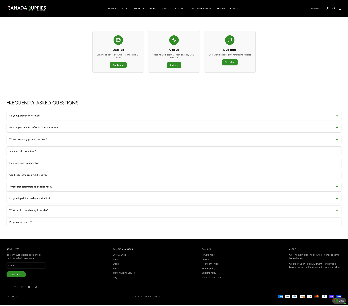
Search (205, 259)
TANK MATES (138, 8)
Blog (115, 277)
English (315, 8)
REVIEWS (221, 8)
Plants (116, 268)
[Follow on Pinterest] (22, 287)
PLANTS (165, 8)
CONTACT (235, 8)
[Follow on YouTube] (29, 287)
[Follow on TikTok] (36, 287)
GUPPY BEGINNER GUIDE (201, 8)
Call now (174, 65)
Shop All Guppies (121, 254)
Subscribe (16, 274)
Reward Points (208, 254)
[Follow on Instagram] (15, 287)
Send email (118, 65)
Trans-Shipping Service (124, 273)
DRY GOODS (179, 8)
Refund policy (208, 268)
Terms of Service (210, 263)
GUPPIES (112, 8)
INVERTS (152, 8)
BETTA (124, 8)
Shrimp (116, 263)
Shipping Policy (209, 273)
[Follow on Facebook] (8, 287)
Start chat (230, 62)
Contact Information (212, 277)
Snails (115, 259)
